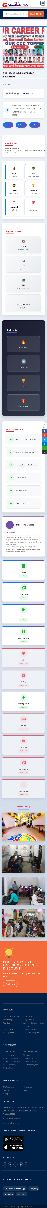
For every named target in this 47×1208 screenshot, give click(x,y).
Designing (34, 1188)
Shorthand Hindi (30, 1058)
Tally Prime (28, 1016)
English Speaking (9, 1068)
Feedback (7, 1090)
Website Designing (10, 1058)
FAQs (26, 1090)
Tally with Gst (29, 1019)
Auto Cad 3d (8, 1023)
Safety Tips (7, 1093)
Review (36, 125)
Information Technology (15, 1188)
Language (21, 1194)
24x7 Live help (8, 1087)
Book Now (10, 984)
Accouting (9, 1194)
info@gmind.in (13, 1123)
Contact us (28, 1087)
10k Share (44, 425)
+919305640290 (15, 1118)
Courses (22, 125)
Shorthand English (31, 1065)
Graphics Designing (31, 1033)
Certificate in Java (30, 1061)
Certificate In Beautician (33, 1029)
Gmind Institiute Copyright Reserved (17, 1206)
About (9, 125)
